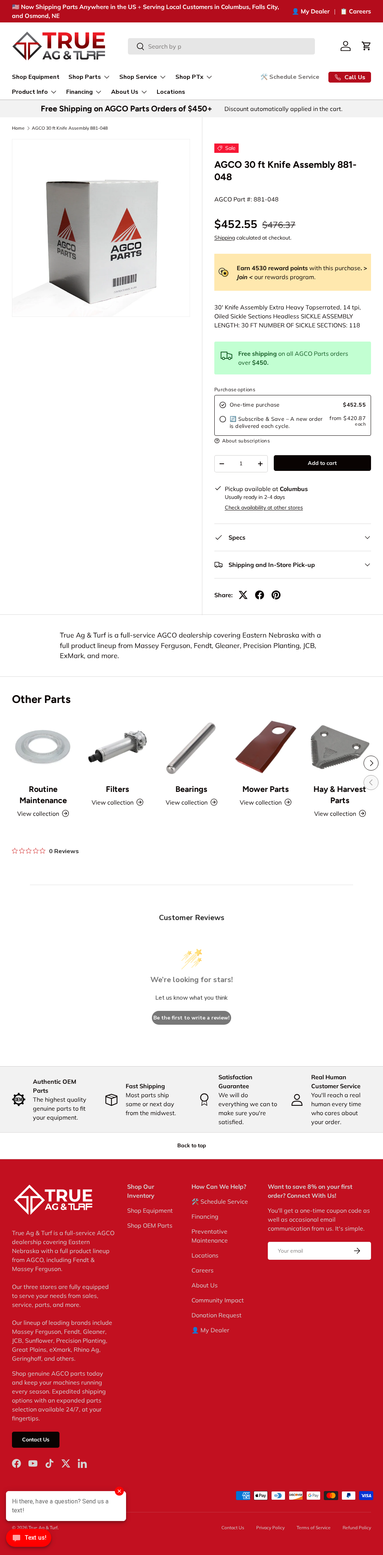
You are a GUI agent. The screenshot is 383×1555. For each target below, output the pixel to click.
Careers (203, 1270)
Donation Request (217, 1315)
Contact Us (35, 1439)
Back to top (191, 1145)
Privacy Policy (270, 1527)
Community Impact (218, 1300)
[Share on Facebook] (259, 595)
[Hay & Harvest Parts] (340, 746)
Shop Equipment (35, 77)
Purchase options (234, 389)
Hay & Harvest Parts (339, 794)
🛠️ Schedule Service (289, 77)
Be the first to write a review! (191, 1017)
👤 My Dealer (311, 11)
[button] (366, 46)
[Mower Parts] (265, 746)
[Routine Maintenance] (43, 746)
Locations (171, 92)
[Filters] (117, 746)
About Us (205, 1285)
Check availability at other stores (264, 507)
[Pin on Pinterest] (276, 595)
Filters (117, 789)
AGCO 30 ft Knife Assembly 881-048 (70, 128)
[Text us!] (28, 1539)
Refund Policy (357, 1527)
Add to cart (322, 463)
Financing (205, 1216)
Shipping (224, 237)
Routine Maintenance (43, 794)
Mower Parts (265, 789)
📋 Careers (355, 11)
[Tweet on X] (243, 595)
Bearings (191, 789)
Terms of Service (314, 1527)
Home (18, 128)
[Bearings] (191, 746)
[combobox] (221, 46)
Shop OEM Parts (149, 1225)
